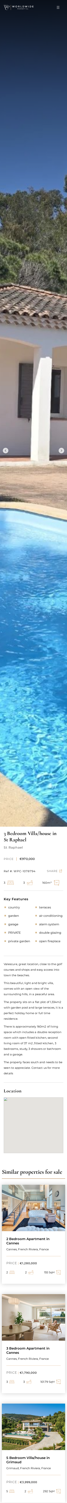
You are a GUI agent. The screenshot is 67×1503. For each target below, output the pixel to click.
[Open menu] (58, 7)
